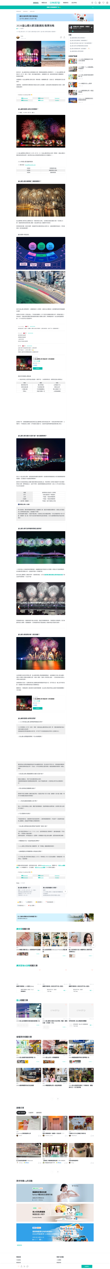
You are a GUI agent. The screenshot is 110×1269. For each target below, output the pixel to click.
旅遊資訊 (25, 11)
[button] (82, 38)
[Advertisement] (40, 408)
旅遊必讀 (32, 11)
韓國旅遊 (18, 11)
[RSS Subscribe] (24, 1266)
